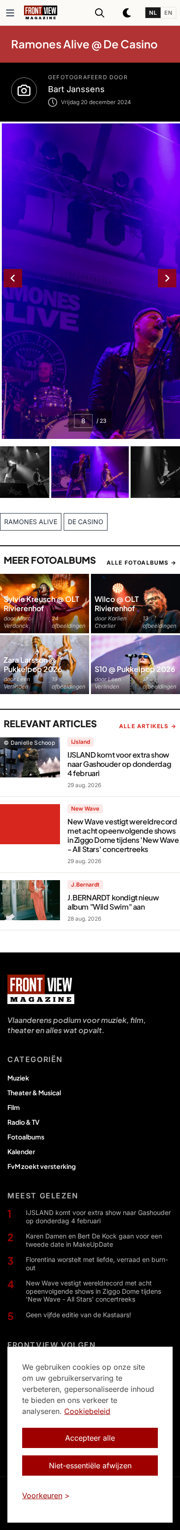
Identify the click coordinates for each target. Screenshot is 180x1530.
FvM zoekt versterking (41, 1166)
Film (13, 1107)
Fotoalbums (25, 1137)
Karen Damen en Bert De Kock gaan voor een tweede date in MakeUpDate (94, 1240)
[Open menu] (10, 12)
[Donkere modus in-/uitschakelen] (127, 13)
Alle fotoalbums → (141, 562)
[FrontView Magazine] (40, 989)
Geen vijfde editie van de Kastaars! (78, 1315)
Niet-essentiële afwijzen (90, 1465)
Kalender (21, 1151)
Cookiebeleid (87, 1411)
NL (153, 12)
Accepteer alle (90, 1437)
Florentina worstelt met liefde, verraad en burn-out (97, 1264)
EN (168, 12)
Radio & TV (23, 1122)
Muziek (18, 1078)
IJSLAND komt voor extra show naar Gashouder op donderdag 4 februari (98, 1217)
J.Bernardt (85, 884)
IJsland (80, 741)
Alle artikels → (147, 726)
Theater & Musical (34, 1092)
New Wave (85, 808)
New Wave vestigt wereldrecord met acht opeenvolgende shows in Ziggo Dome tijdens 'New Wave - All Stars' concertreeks (93, 1291)
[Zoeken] (100, 13)
